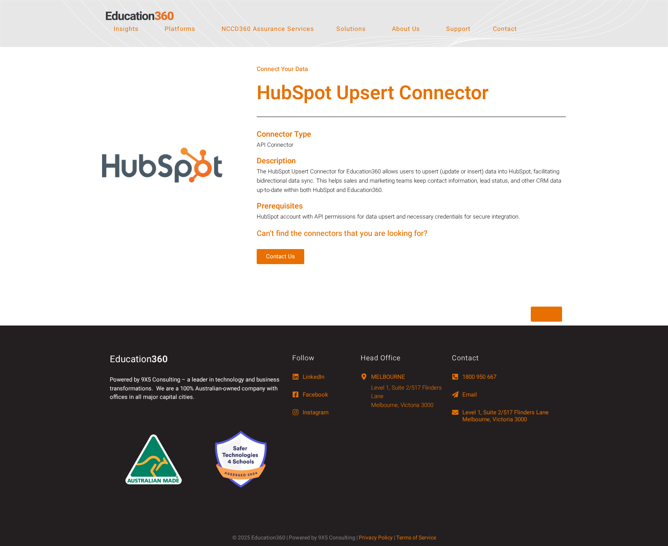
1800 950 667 (479, 377)
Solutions (351, 29)
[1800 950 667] (455, 376)
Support (458, 29)
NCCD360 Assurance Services (268, 29)
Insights (126, 29)
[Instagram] (295, 412)
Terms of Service (416, 538)
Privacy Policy (376, 538)
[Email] (455, 394)
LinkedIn (313, 377)
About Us (406, 29)
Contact (505, 29)
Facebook (315, 394)
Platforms (180, 29)
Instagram (316, 412)
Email (469, 394)
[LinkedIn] (295, 376)
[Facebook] (295, 394)
